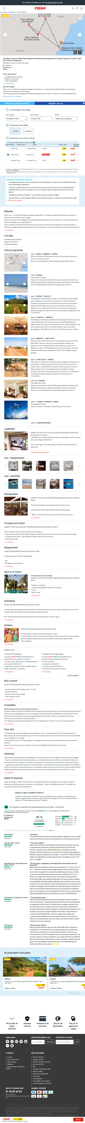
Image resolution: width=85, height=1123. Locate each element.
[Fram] (40, 8)
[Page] (7, 1041)
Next (79, 35)
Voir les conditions (73, 675)
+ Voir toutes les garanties (14, 200)
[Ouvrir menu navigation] (3, 8)
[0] (77, 8)
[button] (16, 262)
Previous (5, 35)
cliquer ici (51, 830)
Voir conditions (15, 170)
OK (77, 1042)
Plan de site (36, 1076)
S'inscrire (50, 1042)
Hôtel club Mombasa (22, 12)
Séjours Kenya (12, 12)
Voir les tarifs (78, 1120)
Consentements (37, 1078)
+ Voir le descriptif (8, 83)
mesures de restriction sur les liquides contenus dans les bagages (57, 757)
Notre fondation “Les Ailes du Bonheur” (15, 1068)
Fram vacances (3, 12)
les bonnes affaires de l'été (54, 3)
